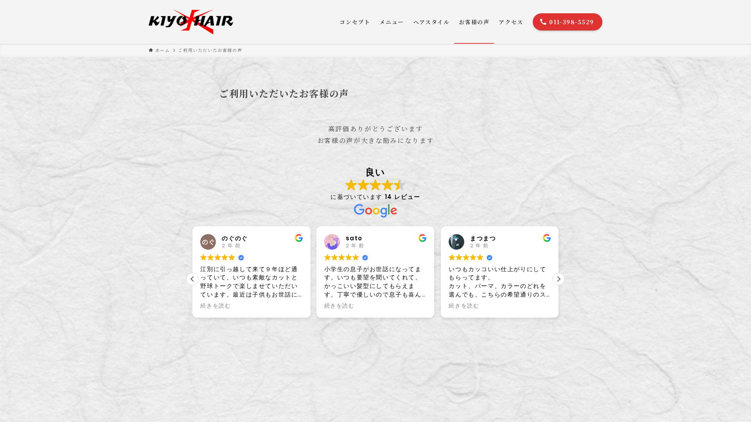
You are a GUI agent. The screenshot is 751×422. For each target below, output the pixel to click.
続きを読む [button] (215, 305)
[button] (558, 279)
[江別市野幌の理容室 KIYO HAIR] (196, 22)
